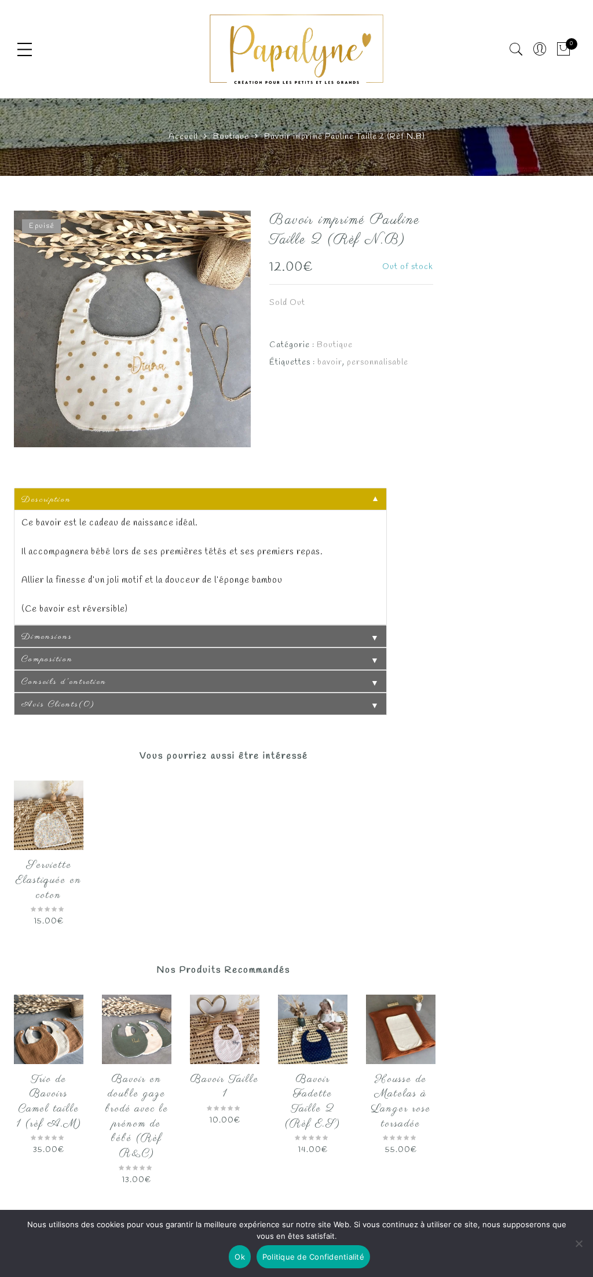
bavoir (329, 362)
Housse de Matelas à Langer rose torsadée (401, 1102)
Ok (240, 1256)
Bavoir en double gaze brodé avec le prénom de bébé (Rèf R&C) (137, 1117)
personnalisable (377, 362)
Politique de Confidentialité (313, 1256)
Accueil (183, 136)
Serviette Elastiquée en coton (49, 880)
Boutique (231, 136)
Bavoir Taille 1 (225, 1087)
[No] (578, 1243)
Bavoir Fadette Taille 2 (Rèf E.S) (313, 1102)
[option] (132, 329)
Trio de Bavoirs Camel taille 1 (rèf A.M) (49, 1102)
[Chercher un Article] (516, 49)
